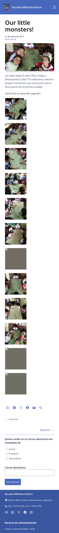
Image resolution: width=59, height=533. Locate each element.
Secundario (14, 458)
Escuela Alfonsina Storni (27, 7)
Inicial (11, 449)
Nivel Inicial (10, 39)
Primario (13, 453)
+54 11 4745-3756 (33, 506)
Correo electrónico (15, 467)
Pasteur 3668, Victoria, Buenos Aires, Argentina (29, 500)
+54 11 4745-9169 (15, 506)
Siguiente (45, 429)
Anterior (13, 419)
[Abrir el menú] (54, 7)
